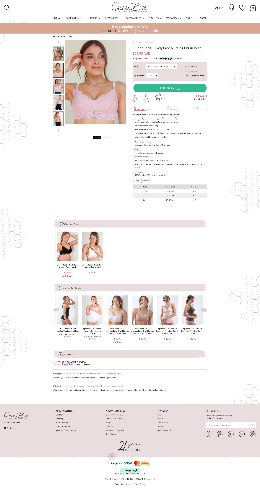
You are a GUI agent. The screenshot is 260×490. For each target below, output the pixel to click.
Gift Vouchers (111, 434)
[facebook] (209, 434)
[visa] (128, 463)
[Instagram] (231, 434)
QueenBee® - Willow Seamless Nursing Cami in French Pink (167, 331)
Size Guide (110, 426)
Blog (202, 18)
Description (141, 109)
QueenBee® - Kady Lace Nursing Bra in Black (67, 266)
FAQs (108, 422)
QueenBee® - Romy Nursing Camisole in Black (67, 330)
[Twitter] (242, 434)
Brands (154, 18)
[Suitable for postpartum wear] (158, 98)
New (57, 18)
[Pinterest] (253, 434)
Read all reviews (200, 99)
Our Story (60, 415)
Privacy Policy (139, 484)
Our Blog (59, 419)
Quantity (140, 76)
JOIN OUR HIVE (213, 411)
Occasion (172, 18)
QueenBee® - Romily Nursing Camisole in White (92, 331)
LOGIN (63, 362)
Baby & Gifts (133, 18)
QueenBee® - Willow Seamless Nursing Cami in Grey (192, 331)
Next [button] (58, 130)
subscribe (108, 30)
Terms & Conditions (123, 484)
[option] (58, 70)
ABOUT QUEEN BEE (65, 411)
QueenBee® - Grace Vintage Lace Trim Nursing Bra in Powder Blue (117, 331)
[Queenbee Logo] (17, 415)
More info (179, 58)
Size (136, 66)
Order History (162, 422)
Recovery (111, 18)
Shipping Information (114, 415)
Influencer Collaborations (66, 430)
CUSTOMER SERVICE (115, 411)
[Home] (54, 36)
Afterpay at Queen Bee (115, 430)
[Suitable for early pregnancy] (135, 98)
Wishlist (160, 426)
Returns (201, 109)
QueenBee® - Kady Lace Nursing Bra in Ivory (92, 266)
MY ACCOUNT (163, 411)
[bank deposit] (145, 463)
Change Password (164, 430)
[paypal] (116, 463)
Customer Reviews (63, 426)
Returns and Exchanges (115, 419)
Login (159, 415)
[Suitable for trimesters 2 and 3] (146, 98)
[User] (232, 7)
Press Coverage (62, 422)
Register (160, 419)
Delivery (172, 109)
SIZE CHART (191, 66)
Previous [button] (58, 42)
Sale (189, 18)
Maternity (72, 18)
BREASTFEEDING (65, 36)
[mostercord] (137, 463)
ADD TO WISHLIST (195, 75)
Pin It (107, 137)
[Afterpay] (130, 470)
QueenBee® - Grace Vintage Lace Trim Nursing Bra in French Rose (142, 331)
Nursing (92, 18)
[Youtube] (219, 434)
